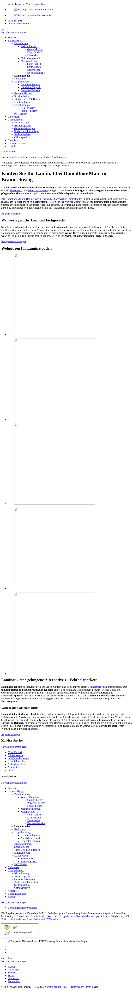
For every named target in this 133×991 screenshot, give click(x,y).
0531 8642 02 (15, 752)
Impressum (13, 978)
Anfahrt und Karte (17, 764)
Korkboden (53, 916)
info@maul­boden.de (18, 758)
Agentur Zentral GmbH (56, 986)
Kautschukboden (85, 916)
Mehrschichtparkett (38, 190)
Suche (11, 770)
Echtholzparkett (96, 686)
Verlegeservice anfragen (13, 241)
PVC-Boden (52, 919)
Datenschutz (14, 981)
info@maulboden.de (18, 23)
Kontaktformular (16, 761)
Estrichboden (33, 919)
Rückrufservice (15, 755)
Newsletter (13, 767)
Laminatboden (38, 916)
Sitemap (12, 972)
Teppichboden (67, 916)
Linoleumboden (17, 919)
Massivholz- (16, 190)
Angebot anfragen (10, 213)
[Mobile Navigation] (2, 29)
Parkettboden (23, 916)
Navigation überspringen (14, 32)
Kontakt (12, 966)
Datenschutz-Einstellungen (84, 986)
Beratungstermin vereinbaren (22, 907)
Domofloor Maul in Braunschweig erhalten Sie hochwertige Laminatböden (44, 199)
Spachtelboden (102, 916)
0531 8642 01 (15, 20)
